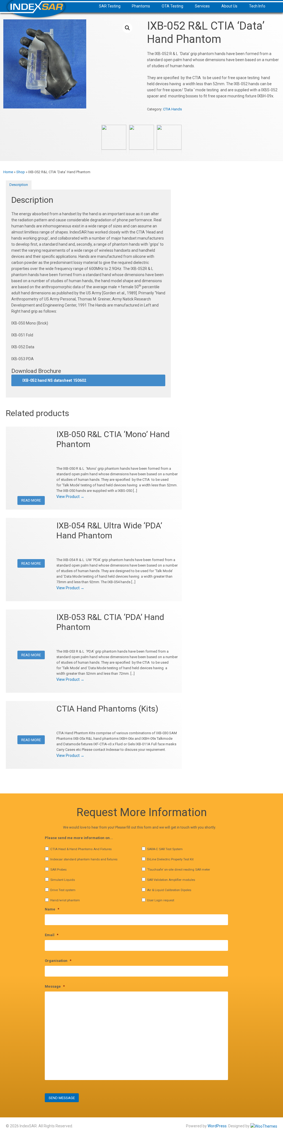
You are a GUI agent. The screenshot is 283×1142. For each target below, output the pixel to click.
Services (202, 6)
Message (55, 986)
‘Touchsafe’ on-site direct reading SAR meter (178, 869)
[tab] (19, 185)
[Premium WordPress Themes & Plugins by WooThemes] (263, 1126)
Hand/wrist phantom (65, 900)
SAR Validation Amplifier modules (171, 880)
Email (51, 935)
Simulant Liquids (62, 880)
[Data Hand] (141, 147)
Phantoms (141, 6)
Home (8, 172)
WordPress (217, 1126)
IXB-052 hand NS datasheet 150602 (54, 380)
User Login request (160, 900)
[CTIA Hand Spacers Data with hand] (113, 147)
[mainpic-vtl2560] (169, 147)
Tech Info (257, 6)
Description (18, 185)
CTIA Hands (172, 109)
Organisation (58, 961)
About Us (229, 6)
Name (52, 909)
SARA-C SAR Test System (165, 849)
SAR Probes (58, 869)
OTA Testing (172, 6)
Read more (31, 500)
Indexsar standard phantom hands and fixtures (83, 859)
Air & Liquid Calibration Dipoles (169, 890)
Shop (20, 172)
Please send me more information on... (79, 838)
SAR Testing (109, 6)
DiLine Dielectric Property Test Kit (170, 859)
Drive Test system (62, 890)
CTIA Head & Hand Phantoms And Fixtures (81, 849)
